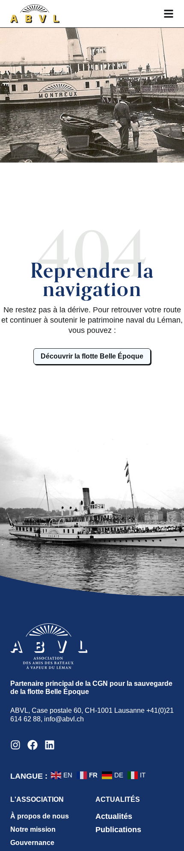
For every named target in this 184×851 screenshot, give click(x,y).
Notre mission (33, 829)
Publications (118, 829)
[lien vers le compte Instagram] (15, 745)
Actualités (113, 816)
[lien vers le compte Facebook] (32, 745)
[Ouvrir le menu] (168, 14)
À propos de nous (39, 816)
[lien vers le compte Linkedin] (50, 745)
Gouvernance (32, 842)
